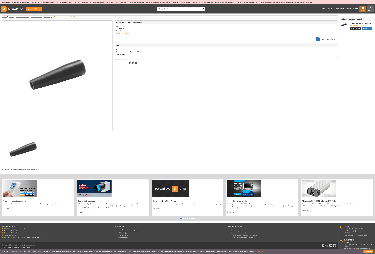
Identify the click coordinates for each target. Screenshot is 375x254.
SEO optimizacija (55, 249)
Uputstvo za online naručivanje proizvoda (243, 229)
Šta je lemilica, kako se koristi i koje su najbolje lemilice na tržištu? (23, 237)
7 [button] (194, 218)
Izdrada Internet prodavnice (22, 249)
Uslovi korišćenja (123, 235)
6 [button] (192, 218)
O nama (330, 9)
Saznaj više (259, 251)
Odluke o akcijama (123, 233)
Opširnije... (7, 208)
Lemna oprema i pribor (22, 17)
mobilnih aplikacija (44, 249)
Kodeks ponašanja (123, 229)
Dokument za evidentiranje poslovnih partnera (244, 235)
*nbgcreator (10, 249)
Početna (323, 9)
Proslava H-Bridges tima (11, 231)
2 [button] (183, 218)
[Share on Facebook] (130, 63)
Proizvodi (11, 17)
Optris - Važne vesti (10, 235)
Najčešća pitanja (339, 9)
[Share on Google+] (136, 63)
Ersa (123, 29)
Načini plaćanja (235, 231)
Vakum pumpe (48, 17)
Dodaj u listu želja (329, 38)
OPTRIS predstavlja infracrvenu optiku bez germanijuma (20, 229)
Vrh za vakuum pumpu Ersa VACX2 (360, 23)
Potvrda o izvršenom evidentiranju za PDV (243, 237)
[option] (57, 76)
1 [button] (181, 218)
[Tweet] (133, 63)
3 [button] (185, 218)
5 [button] (189, 218)
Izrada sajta (34, 249)
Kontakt (355, 9)
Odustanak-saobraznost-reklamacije (128, 231)
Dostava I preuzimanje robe (239, 233)
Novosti (348, 9)
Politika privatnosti (123, 237)
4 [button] (187, 218)
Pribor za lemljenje (36, 17)
